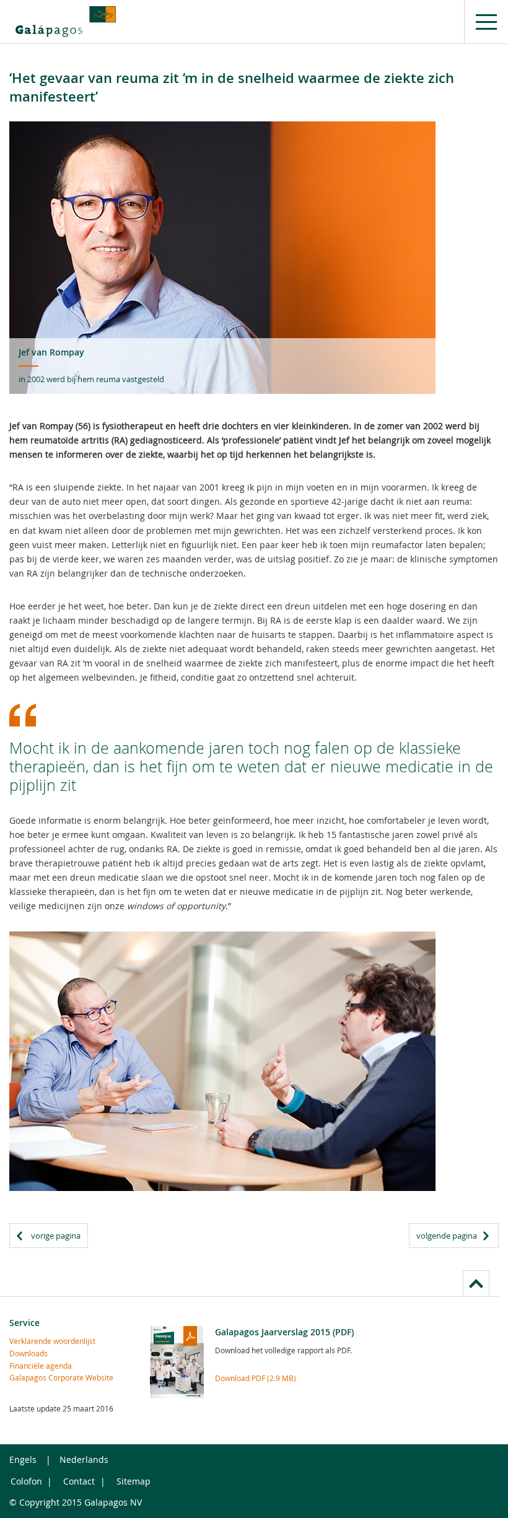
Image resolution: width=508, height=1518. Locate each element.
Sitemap (133, 1481)
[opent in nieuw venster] (65, 21)
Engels (23, 1459)
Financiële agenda (40, 1366)
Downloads (28, 1353)
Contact (79, 1481)
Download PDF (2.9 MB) (255, 1378)
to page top (476, 1283)
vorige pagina (56, 1235)
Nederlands (83, 1459)
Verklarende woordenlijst (52, 1341)
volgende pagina (446, 1235)
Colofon (26, 1481)
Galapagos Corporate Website (61, 1377)
